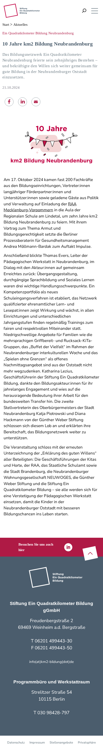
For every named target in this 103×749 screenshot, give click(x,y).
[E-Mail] (35, 101)
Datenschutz (16, 742)
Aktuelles (20, 24)
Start (5, 24)
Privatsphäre (87, 742)
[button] (9, 102)
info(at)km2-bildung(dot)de (51, 661)
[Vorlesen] (77, 10)
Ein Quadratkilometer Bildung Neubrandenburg (38, 33)
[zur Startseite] (22, 11)
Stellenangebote (61, 742)
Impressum (37, 742)
